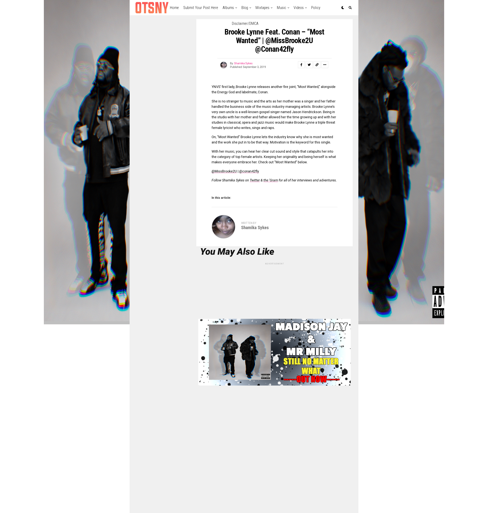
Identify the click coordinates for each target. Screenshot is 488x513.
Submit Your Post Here (200, 7)
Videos (299, 7)
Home (174, 7)
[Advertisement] (274, 292)
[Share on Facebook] (301, 64)
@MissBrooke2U (224, 171)
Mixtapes (262, 7)
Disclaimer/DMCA (245, 23)
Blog (244, 7)
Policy (315, 7)
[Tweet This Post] (309, 64)
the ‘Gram (270, 180)
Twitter (255, 180)
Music (281, 7)
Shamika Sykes (243, 63)
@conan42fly (249, 171)
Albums (228, 7)
